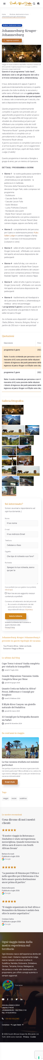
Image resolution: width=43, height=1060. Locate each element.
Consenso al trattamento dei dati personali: (21, 601)
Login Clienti (16, 1025)
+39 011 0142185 (12, 1018)
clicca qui (8, 590)
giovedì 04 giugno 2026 (12, 682)
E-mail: (7, 529)
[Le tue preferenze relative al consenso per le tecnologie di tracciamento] (39, 1057)
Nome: (7, 518)
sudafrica (23, 798)
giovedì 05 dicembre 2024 (13, 723)
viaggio (5, 798)
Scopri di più (10, 782)
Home (4, 14)
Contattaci (5, 1025)
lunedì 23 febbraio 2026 (12, 698)
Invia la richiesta (15, 616)
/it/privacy (29, 609)
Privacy (26, 1037)
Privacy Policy (10, 627)
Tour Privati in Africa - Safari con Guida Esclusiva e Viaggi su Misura (17, 647)
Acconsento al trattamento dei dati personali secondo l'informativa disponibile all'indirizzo (20, 607)
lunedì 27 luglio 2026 (11, 670)
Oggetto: (8, 551)
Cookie (33, 1037)
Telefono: (8, 540)
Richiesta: (8, 563)
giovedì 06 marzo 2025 (12, 711)
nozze (14, 798)
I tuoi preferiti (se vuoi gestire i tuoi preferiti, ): (20, 588)
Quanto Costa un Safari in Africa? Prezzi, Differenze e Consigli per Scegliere (19, 691)
